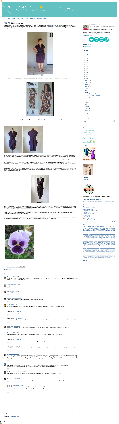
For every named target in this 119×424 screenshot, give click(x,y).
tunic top (97, 236)
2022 (85, 58)
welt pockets (94, 239)
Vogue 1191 (111, 250)
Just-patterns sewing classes (104, 248)
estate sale (103, 242)
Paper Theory (92, 249)
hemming (89, 238)
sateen (87, 231)
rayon (90, 234)
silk (110, 226)
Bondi (105, 239)
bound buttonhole (97, 235)
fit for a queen (87, 206)
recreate (84, 256)
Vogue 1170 (107, 250)
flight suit (108, 252)
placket (111, 238)
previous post (36, 212)
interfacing (94, 238)
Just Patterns (112, 239)
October (87, 84)
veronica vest (94, 257)
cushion (89, 252)
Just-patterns (97, 248)
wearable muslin (100, 257)
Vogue (10, 269)
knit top (91, 229)
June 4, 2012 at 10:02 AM (16, 363)
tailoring (87, 230)
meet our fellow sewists (59, 27)
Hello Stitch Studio (106, 234)
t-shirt (90, 231)
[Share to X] (22, 267)
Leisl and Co (111, 248)
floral (86, 238)
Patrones (100, 232)
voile (97, 257)
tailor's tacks (94, 244)
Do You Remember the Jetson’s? (90, 207)
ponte (87, 234)
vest (106, 244)
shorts (114, 238)
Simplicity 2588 (107, 249)
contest (87, 252)
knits (93, 231)
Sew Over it (103, 249)
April (86, 104)
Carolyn (8, 363)
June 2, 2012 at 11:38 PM (15, 284)
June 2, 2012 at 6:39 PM (14, 276)
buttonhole (113, 230)
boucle (91, 242)
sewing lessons (112, 243)
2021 (85, 60)
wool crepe (101, 236)
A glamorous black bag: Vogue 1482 (91, 210)
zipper (109, 257)
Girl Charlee (100, 234)
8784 (109, 245)
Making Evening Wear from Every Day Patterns (93, 219)
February (87, 108)
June (86, 92)
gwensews (9, 298)
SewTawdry (86, 212)
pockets (87, 236)
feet (103, 252)
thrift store (111, 256)
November (87, 82)
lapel (99, 243)
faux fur (101, 252)
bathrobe (93, 251)
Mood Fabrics (109, 229)
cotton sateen (110, 235)
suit (89, 239)
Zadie (91, 251)
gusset (84, 243)
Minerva (84, 235)
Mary (8, 276)
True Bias (91, 250)
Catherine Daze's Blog (88, 209)
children (102, 235)
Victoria (8, 326)
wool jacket (92, 232)
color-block (113, 232)
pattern (108, 238)
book (86, 242)
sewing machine (92, 236)
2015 (85, 72)
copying (113, 231)
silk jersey (102, 256)
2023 (85, 56)
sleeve (84, 239)
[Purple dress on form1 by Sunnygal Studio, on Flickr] (13, 153)
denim (88, 229)
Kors (91, 237)
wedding (88, 232)
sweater (108, 256)
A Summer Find (87, 216)
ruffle (86, 256)
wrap (107, 257)
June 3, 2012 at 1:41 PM (14, 332)
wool (97, 226)
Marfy (114, 234)
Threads (88, 250)
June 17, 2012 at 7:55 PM (14, 378)
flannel (105, 252)
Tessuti (86, 250)
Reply (8, 280)
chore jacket (111, 251)
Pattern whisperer (100, 230)
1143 (97, 234)
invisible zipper (88, 243)
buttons (99, 242)
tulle (104, 244)
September (87, 86)
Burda (89, 226)
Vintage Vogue (108, 232)
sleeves (92, 234)
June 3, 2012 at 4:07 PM (15, 346)
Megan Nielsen (87, 249)
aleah (8, 332)
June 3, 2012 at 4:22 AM (16, 298)
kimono (84, 236)
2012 (85, 78)
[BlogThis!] (21, 267)
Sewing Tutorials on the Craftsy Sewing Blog (26, 18)
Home (4, 18)
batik (83, 242)
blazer (107, 228)
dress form (92, 252)
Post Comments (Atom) (14, 416)
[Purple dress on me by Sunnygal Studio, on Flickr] (40, 76)
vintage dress (89, 245)
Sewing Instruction (11, 18)
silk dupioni (99, 256)
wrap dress (99, 239)
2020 (85, 62)
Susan (8, 284)
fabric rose (96, 252)
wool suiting (94, 245)
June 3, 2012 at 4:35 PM (14, 354)
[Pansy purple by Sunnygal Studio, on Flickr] (19, 259)
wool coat (104, 257)
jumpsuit (97, 238)
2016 (85, 70)
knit (105, 226)
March (86, 106)
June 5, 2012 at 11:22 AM (21, 371)
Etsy (85, 248)
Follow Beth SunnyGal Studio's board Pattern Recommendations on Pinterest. (98, 201)
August (86, 88)
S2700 (99, 249)
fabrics (99, 252)
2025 (85, 52)
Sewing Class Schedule (41, 18)
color (84, 252)
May (86, 102)
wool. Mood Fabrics (100, 245)
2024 (85, 54)
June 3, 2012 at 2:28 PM (17, 339)
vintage (103, 228)
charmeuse (108, 237)
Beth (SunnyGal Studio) (96, 24)
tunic (95, 234)
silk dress (95, 256)
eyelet (107, 242)
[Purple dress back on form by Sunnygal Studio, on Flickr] (33, 153)
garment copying (112, 242)
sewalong (89, 256)
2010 (85, 115)
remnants (107, 243)
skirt (97, 228)
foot (110, 252)
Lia (114, 248)
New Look (85, 229)
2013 (85, 76)
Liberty (84, 249)
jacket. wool (93, 243)
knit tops (101, 238)
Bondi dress (105, 236)
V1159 (99, 250)
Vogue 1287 (52, 25)
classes (111, 237)
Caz (7, 354)
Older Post (74, 413)
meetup (104, 238)
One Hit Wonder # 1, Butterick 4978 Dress (93, 95)
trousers (86, 257)
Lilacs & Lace (87, 215)
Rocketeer (96, 249)
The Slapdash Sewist (11, 371)
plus (104, 243)
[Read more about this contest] (89, 160)
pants (84, 230)
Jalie (89, 237)
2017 (85, 68)
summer (105, 256)
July (86, 90)
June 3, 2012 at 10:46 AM (17, 318)
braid (99, 251)
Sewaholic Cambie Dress (90, 97)
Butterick (91, 230)
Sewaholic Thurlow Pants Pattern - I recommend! (94, 93)
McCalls (100, 228)
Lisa (8, 291)
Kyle (8, 304)
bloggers (96, 251)
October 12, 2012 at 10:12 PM (18, 385)
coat (108, 226)
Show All (113, 221)
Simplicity (91, 228)
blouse (113, 229)
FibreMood (88, 248)
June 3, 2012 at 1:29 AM (14, 291)
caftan (101, 251)
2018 (85, 66)
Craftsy (94, 230)
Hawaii (108, 239)
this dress (30, 168)
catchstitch (107, 251)
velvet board (89, 257)
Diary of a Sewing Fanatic (89, 218)
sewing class (103, 231)
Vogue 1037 (103, 250)
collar (106, 235)
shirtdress (84, 244)
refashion (84, 232)
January (87, 110)
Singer (103, 232)
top (95, 228)
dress (7, 269)
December (87, 80)
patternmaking (97, 231)
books (88, 242)
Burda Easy (110, 236)
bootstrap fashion (89, 235)
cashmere (103, 251)
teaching (99, 244)
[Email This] (19, 267)
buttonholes (95, 242)
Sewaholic (94, 237)
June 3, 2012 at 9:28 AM (17, 311)
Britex (97, 232)
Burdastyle (113, 228)
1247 (103, 239)
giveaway (97, 229)
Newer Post (6, 413)
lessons (102, 243)
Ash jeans (109, 231)
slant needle (89, 244)
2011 (85, 113)
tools (91, 239)
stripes (87, 239)
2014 (85, 74)
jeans (114, 235)
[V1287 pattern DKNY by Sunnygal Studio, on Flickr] (40, 116)
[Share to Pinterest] (24, 267)
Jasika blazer (92, 248)
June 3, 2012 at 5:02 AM (14, 304)
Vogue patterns (87, 251)
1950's (106, 245)
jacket (102, 226)
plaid (109, 228)
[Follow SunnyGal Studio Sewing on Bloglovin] (87, 47)
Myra (8, 378)
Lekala (111, 234)
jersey (97, 243)
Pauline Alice (107, 230)
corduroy (84, 234)
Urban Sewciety (95, 250)
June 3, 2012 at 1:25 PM (15, 326)
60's (107, 245)
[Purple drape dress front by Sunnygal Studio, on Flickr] (40, 202)
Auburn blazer (113, 245)
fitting (94, 229)
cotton (84, 231)
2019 (85, 64)
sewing (92, 256)
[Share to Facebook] (23, 267)
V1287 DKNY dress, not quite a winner (92, 99)
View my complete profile (88, 35)
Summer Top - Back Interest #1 (90, 213)
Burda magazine (103, 229)
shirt (88, 228)
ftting (112, 252)
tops (102, 244)
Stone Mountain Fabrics (100, 237)
